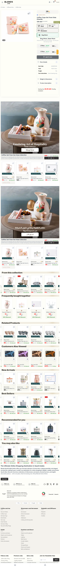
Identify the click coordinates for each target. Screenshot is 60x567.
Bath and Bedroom (25, 549)
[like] (14, 277)
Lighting (23, 537)
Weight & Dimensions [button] (46, 79)
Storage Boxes (24, 545)
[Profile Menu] (45, 565)
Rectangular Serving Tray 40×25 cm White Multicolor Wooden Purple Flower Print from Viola (36, 312)
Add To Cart (48, 57)
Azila (41, 503)
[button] (2, 2)
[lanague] (50, 2)
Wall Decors (24, 539)
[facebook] (54, 484)
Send (56, 559)
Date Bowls (3, 518)
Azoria (25, 503)
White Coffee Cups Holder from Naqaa (51, 312)
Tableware (23, 518)
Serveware (23, 511)
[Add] (13, 163)
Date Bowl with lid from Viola (21, 312)
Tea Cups (3, 520)
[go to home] (15, 565)
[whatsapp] (57, 484)
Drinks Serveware (25, 514)
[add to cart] (13, 173)
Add (52, 158)
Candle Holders (24, 541)
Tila (18, 503)
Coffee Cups (18, 7)
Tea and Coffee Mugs (6, 525)
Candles (43, 515)
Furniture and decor (5, 533)
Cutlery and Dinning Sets (27, 520)
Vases (22, 543)
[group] (17, 26)
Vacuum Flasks (4, 511)
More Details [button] (43, 62)
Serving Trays (4, 515)
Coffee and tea (10, 7)
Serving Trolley (4, 524)
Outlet (19, 276)
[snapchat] (44, 484)
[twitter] (51, 484)
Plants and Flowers (25, 547)
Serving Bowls (4, 537)
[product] (8, 168)
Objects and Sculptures (6, 535)
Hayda (33, 503)
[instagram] (47, 484)
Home (3, 7)
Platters (23, 515)
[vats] (43, 494)
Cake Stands (4, 522)
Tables (22, 535)
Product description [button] (45, 83)
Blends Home (4, 177)
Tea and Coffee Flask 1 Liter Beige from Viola (7, 312)
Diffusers (43, 514)
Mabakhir (43, 511)
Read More (4, 479)
